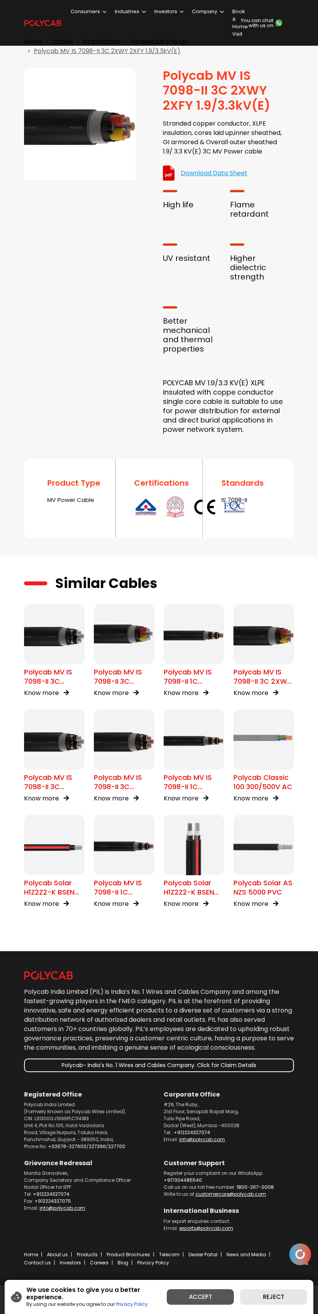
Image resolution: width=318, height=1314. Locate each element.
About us (57, 1254)
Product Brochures (128, 1254)
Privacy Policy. (132, 1304)
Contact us (37, 1262)
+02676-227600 (67, 1146)
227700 (116, 1146)
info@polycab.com (202, 1139)
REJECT (273, 1297)
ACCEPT (200, 1297)
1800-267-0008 (255, 1187)
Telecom (169, 1254)
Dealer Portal (203, 1254)
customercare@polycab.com (230, 1194)
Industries (127, 11)
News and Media (246, 1254)
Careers (99, 1262)
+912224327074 (192, 1132)
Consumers (85, 11)
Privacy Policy (153, 1262)
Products (87, 1254)
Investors (165, 11)
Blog (123, 1262)
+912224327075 (53, 1201)
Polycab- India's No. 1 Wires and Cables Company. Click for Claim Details (159, 1065)
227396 (97, 1146)
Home (31, 1254)
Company (204, 11)
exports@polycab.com (206, 1228)
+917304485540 (183, 1180)
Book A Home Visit (240, 22)
